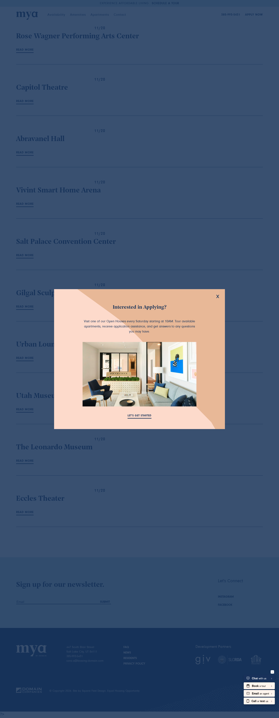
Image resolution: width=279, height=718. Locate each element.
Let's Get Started (139, 415)
